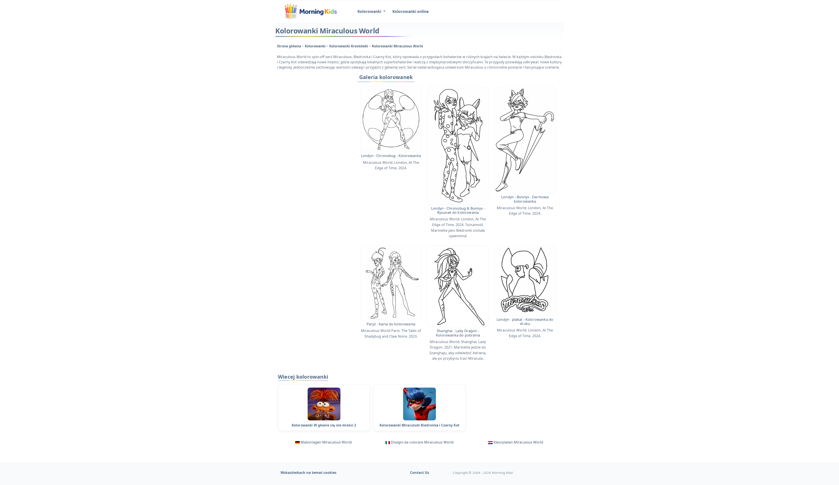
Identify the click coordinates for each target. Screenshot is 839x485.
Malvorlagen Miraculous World (326, 442)
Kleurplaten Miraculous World (518, 442)
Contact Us (419, 472)
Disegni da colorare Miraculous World (422, 442)
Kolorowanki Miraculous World (397, 46)
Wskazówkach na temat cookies (308, 472)
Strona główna (289, 46)
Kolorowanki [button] (369, 11)
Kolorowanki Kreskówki (349, 46)
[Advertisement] (313, 137)
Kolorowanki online (410, 11)
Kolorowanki (315, 46)
